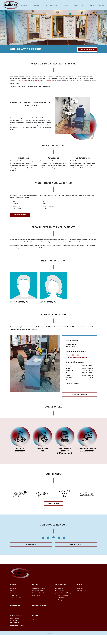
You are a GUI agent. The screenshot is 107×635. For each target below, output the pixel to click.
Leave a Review (31, 544)
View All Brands (53, 503)
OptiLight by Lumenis (60, 597)
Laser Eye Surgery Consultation (62, 595)
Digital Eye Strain (59, 588)
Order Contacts (78, 5)
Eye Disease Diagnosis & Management (64, 592)
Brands (65, 5)
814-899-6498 (91, 15)
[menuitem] (24, 5)
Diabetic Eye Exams (37, 595)
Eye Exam (36, 5)
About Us (24, 5)
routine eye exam (22, 81)
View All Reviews (75, 544)
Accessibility (13, 592)
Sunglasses (80, 588)
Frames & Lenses (81, 590)
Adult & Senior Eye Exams (38, 588)
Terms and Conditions (15, 597)
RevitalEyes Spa (49, 81)
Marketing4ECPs (50, 633)
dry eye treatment (34, 81)
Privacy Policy (13, 595)
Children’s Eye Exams (37, 590)
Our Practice (13, 588)
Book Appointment (20, 215)
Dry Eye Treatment (59, 590)
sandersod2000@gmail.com (78, 357)
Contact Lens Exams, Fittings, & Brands (42, 592)
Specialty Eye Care (50, 5)
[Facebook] (33, 619)
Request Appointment (96, 5)
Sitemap (12, 590)
